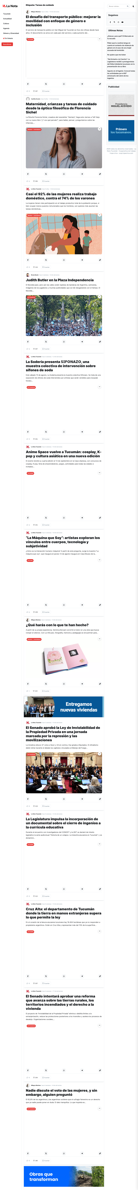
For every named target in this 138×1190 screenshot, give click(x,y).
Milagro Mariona (36, 11)
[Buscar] (127, 6)
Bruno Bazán (34, 275)
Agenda (6, 28)
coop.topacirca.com (126, 153)
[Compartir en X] (46, 84)
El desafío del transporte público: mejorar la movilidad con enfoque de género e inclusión (63, 21)
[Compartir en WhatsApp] (64, 84)
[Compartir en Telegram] (82, 84)
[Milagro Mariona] (28, 12)
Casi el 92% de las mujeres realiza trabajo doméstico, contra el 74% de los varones (61, 196)
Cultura (6, 23)
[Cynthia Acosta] (28, 99)
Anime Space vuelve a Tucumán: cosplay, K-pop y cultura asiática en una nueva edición (63, 454)
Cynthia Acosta (35, 99)
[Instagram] (118, 22)
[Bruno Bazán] (28, 275)
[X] (114, 22)
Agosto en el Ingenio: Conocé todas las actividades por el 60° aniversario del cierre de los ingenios (121, 74)
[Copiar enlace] (100, 84)
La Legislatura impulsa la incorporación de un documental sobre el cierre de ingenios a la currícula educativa (63, 823)
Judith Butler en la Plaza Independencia (60, 280)
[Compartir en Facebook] (28, 84)
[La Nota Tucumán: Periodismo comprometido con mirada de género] (10, 6)
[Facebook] (110, 22)
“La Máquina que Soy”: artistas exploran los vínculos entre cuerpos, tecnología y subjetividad (63, 542)
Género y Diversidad (11, 33)
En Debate (9, 38)
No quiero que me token (116, 55)
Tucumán (7, 14)
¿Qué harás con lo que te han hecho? (57, 625)
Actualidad (7, 19)
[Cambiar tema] (133, 6)
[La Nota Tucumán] (28, 189)
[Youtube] (122, 22)
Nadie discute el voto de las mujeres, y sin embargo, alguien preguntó (61, 1092)
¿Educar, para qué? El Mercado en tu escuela (120, 37)
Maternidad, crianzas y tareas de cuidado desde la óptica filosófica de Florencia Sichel (61, 108)
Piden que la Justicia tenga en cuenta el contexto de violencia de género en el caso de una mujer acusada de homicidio (120, 46)
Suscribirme (7, 44)
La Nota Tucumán (36, 189)
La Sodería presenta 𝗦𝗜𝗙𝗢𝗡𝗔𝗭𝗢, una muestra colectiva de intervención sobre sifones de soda (61, 366)
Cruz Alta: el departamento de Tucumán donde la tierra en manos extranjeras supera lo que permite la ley (63, 913)
